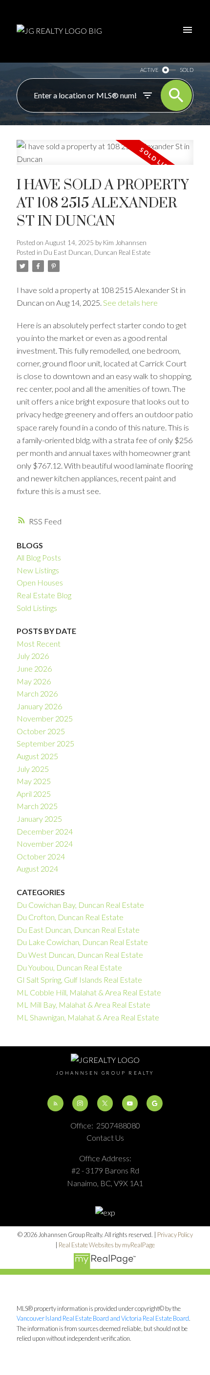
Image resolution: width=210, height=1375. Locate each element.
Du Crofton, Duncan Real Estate (70, 917)
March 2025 (37, 806)
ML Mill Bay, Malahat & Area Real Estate (83, 1004)
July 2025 (33, 768)
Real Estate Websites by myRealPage (107, 1245)
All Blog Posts (39, 557)
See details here (130, 302)
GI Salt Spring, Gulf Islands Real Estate (79, 979)
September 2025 (45, 743)
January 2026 (39, 706)
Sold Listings (37, 607)
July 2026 (33, 655)
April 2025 (34, 793)
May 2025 (34, 781)
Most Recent (39, 643)
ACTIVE (149, 70)
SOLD (186, 70)
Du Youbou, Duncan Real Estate (69, 967)
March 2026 (37, 693)
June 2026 (34, 668)
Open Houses (40, 582)
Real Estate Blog (44, 595)
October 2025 (41, 731)
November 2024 (45, 843)
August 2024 (37, 868)
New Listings (38, 570)
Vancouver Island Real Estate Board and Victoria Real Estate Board (103, 1318)
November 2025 (45, 718)
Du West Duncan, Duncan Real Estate (80, 954)
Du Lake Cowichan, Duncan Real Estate (82, 942)
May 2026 (34, 681)
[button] (55, 1103)
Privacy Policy (175, 1235)
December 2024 (45, 831)
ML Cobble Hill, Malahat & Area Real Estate (89, 992)
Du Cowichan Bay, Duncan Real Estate (80, 904)
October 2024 (41, 856)
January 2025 (39, 818)
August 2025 (37, 756)
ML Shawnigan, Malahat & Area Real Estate (88, 1017)
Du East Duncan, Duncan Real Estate (96, 252)
